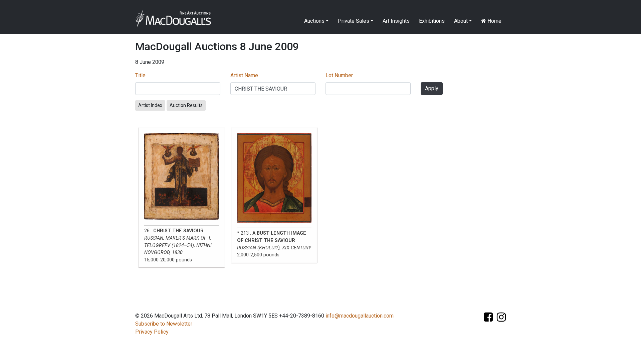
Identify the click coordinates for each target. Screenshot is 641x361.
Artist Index (150, 105)
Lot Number (339, 75)
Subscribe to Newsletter (163, 324)
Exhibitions (432, 21)
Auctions (314, 21)
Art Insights (396, 21)
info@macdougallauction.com (360, 316)
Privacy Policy (152, 332)
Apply (431, 88)
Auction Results (186, 105)
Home (493, 21)
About (461, 21)
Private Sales (353, 21)
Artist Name (244, 75)
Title (140, 75)
